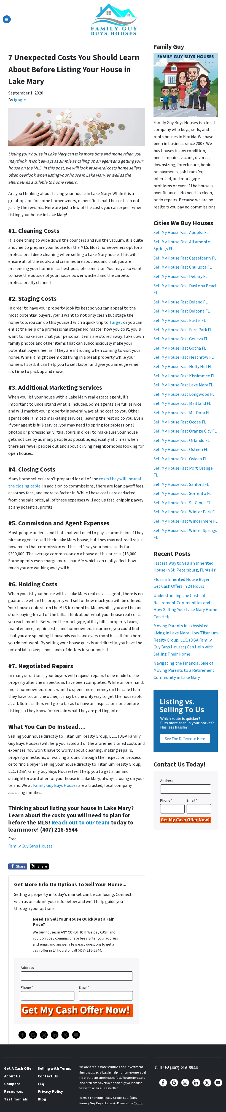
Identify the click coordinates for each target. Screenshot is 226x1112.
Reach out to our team (80, 822)
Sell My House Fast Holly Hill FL (183, 367)
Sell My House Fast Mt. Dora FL (182, 413)
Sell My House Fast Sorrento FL (182, 493)
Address (27, 967)
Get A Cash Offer (18, 1068)
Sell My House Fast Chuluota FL (183, 267)
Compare (12, 1083)
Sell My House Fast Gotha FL (180, 348)
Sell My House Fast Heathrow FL (184, 357)
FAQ (41, 1083)
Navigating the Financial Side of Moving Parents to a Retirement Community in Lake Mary (184, 670)
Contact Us (48, 1076)
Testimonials (16, 1099)
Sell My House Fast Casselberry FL (185, 258)
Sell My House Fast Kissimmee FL (184, 376)
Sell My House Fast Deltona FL (182, 311)
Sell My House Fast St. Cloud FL (182, 503)
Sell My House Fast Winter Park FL (185, 512)
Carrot (138, 1103)
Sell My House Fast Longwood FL (184, 394)
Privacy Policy (50, 1091)
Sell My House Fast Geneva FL (181, 339)
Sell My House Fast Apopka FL (181, 233)
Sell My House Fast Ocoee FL (180, 422)
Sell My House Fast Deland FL (181, 302)
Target (115, 322)
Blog (42, 1099)
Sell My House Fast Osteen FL (181, 450)
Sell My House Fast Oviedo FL (180, 459)
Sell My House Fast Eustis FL (180, 320)
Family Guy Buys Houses (55, 785)
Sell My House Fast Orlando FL (182, 440)
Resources (13, 1091)
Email (84, 987)
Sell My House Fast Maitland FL (182, 403)
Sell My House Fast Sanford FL (181, 484)
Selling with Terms (54, 1068)
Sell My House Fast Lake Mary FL (183, 385)
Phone (27, 987)
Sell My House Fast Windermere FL (185, 521)
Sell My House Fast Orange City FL (185, 431)
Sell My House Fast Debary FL (181, 277)
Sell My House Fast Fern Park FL (183, 330)
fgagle (20, 100)
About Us (12, 1076)
